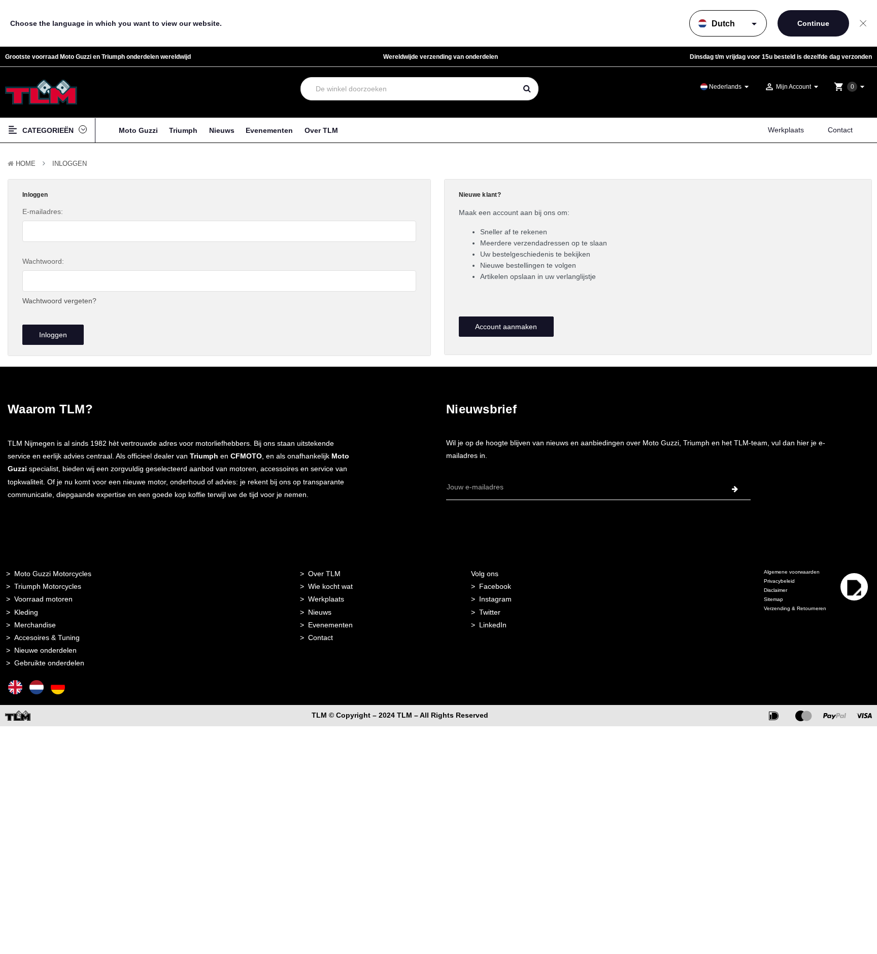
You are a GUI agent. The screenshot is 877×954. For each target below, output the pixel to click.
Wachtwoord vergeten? (59, 301)
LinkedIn (493, 625)
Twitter (489, 612)
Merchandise (35, 625)
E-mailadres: (42, 211)
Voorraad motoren (43, 599)
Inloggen (69, 163)
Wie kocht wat (330, 586)
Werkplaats (786, 130)
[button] (854, 603)
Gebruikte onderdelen (49, 663)
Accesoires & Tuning (47, 637)
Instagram (495, 599)
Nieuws (221, 130)
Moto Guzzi (138, 130)
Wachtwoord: (43, 261)
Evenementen (269, 130)
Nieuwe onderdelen (45, 650)
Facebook (495, 586)
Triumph (183, 130)
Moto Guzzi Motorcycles (52, 574)
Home (26, 163)
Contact (840, 130)
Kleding (26, 612)
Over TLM (321, 130)
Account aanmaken (506, 327)
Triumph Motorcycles (47, 586)
